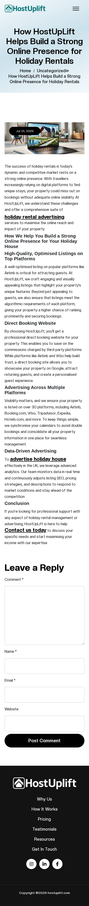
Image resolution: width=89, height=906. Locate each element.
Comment (14, 579)
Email (10, 680)
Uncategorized (51, 70)
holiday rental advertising (34, 217)
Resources (44, 839)
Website (11, 709)
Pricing (44, 819)
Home (25, 70)
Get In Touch (44, 849)
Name (11, 651)
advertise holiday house (38, 459)
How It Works (44, 809)
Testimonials (44, 829)
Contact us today (25, 530)
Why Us (44, 799)
